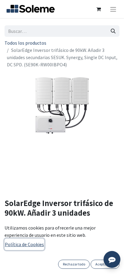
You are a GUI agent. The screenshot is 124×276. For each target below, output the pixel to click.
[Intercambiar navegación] (113, 9)
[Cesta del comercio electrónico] (98, 9)
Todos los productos (25, 43)
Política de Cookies (24, 244)
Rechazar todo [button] (74, 264)
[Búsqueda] (113, 31)
